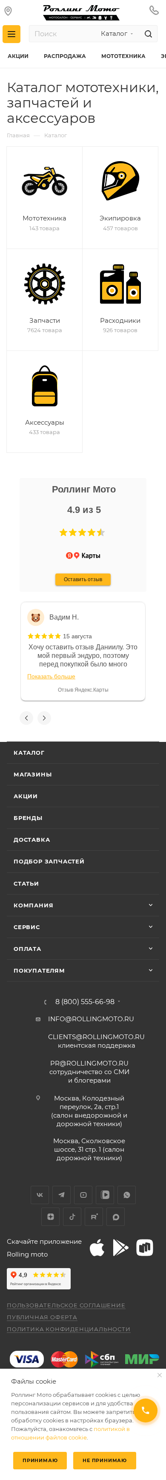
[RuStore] (144, 1247)
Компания (33, 905)
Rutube (94, 1217)
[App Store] (97, 1247)
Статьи (26, 883)
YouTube (83, 1195)
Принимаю (40, 1460)
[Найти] (147, 33)
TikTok (72, 1217)
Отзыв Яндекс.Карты (83, 690)
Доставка (32, 839)
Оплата (27, 948)
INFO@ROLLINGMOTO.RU (91, 1019)
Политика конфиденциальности (69, 1329)
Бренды (28, 817)
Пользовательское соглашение (66, 1305)
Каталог (29, 752)
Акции (26, 796)
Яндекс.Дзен (50, 1217)
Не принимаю (105, 1460)
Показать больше (51, 676)
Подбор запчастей (49, 861)
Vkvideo (105, 1195)
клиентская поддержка (96, 1041)
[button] (63, 532)
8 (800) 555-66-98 (84, 1002)
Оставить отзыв (83, 579)
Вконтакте (40, 1195)
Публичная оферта (42, 1317)
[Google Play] (120, 1247)
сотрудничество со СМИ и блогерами (89, 1071)
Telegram (61, 1195)
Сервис (27, 927)
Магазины (33, 774)
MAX (115, 1217)
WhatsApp (126, 1195)
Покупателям (39, 970)
